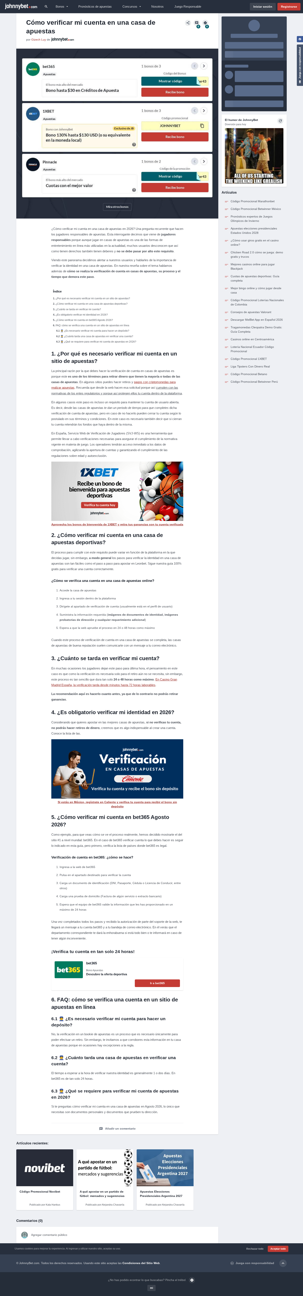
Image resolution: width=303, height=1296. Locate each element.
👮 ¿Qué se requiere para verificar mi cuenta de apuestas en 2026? (98, 341)
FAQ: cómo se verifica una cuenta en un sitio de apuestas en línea (92, 325)
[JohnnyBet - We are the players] (21, 6)
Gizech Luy (38, 39)
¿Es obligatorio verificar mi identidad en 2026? (82, 314)
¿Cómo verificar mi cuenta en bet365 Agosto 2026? (84, 320)
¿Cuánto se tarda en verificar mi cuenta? (78, 309)
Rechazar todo (254, 1248)
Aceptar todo (278, 1248)
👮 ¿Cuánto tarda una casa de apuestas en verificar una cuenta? (96, 336)
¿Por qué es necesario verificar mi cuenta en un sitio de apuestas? (93, 298)
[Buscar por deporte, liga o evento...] (46, 6)
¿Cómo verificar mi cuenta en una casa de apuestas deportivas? (92, 303)
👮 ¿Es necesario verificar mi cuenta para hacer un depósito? (94, 330)
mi (151, 1288)
